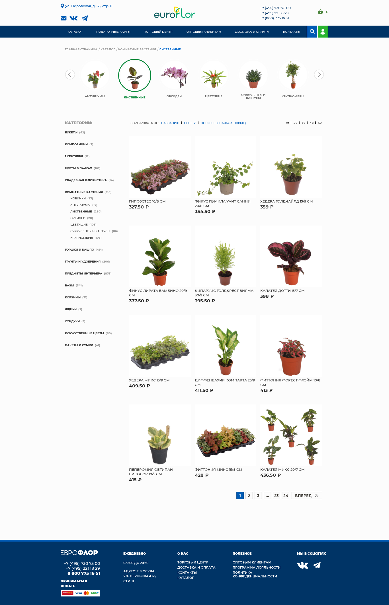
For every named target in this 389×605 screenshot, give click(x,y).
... (267, 495)
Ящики (71, 309)
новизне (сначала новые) (223, 123)
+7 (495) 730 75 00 (275, 7)
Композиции (76, 144)
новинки (78, 198)
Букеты (71, 132)
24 (295, 123)
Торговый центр (192, 562)
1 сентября (74, 156)
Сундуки (72, 321)
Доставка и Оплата (196, 567)
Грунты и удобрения (83, 261)
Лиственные (81, 211)
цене (188, 123)
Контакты (187, 572)
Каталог (108, 49)
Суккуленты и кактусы (90, 231)
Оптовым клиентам (252, 562)
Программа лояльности (257, 567)
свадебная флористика (86, 180)
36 (303, 123)
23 (276, 495)
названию (170, 123)
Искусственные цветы (84, 333)
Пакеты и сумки (79, 345)
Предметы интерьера (83, 273)
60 (320, 123)
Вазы (69, 285)
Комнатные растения (137, 49)
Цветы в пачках (78, 168)
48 (312, 123)
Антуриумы (80, 205)
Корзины (73, 297)
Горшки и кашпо (79, 249)
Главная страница (81, 49)
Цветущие (79, 224)
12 (287, 123)
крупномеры (81, 237)
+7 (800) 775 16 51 (274, 18)
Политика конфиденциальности (255, 574)
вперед (303, 495)
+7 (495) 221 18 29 (274, 13)
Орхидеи (77, 218)
